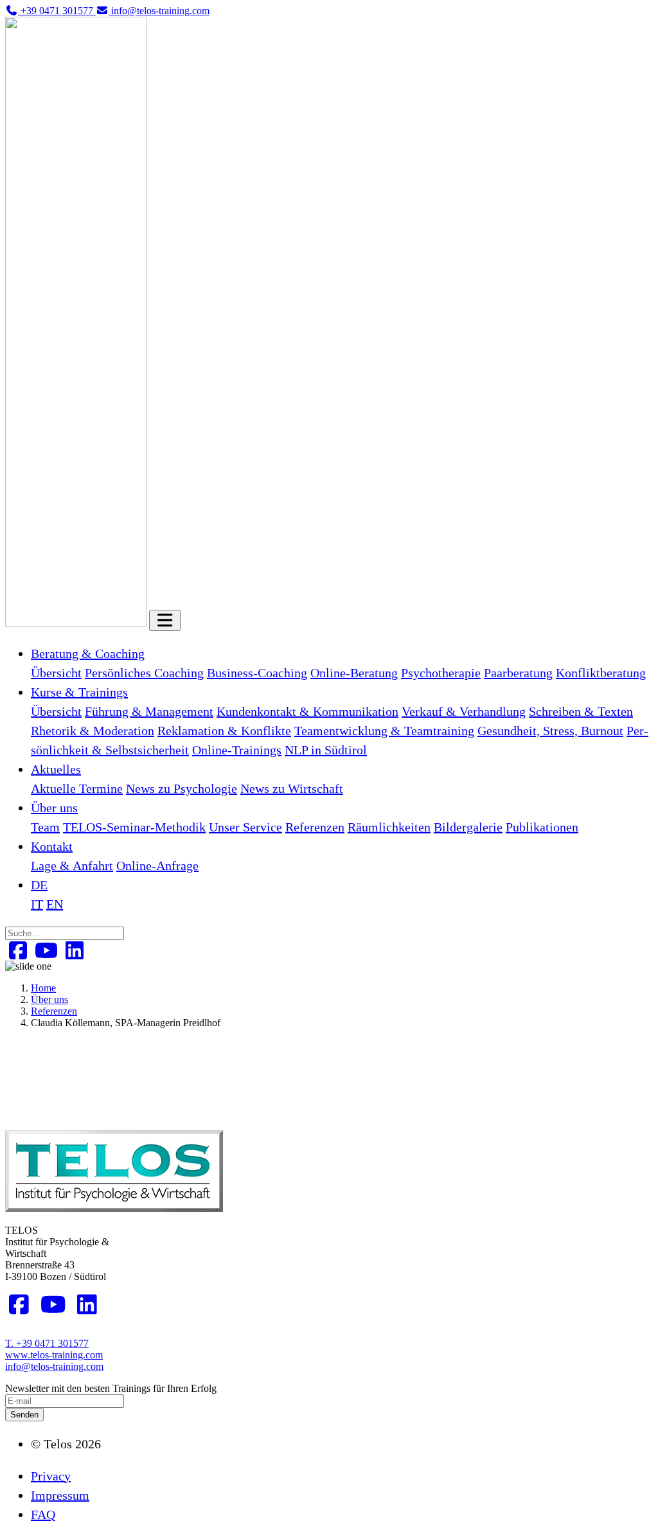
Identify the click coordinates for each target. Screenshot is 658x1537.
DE (39, 885)
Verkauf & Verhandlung (464, 711)
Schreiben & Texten (581, 711)
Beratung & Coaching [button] (88, 653)
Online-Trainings (236, 750)
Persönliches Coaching (144, 673)
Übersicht (56, 673)
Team (45, 827)
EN (54, 904)
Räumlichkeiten (389, 827)
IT (37, 904)
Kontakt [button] (52, 846)
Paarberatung (518, 673)
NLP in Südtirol (326, 750)
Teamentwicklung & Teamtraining (384, 731)
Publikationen (542, 827)
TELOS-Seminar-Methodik (134, 827)
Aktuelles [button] (56, 769)
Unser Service (245, 827)
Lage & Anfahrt (72, 865)
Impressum (60, 1495)
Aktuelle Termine (77, 788)
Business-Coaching (257, 673)
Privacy (51, 1476)
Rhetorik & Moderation (92, 731)
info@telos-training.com (54, 1366)
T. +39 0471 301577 (47, 1343)
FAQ (43, 1514)
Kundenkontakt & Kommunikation (307, 711)
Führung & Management (149, 711)
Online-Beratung (354, 673)
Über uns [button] (54, 808)
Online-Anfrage (157, 865)
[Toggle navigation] (165, 620)
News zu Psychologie (181, 788)
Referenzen (314, 827)
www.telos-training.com (54, 1354)
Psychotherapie (441, 673)
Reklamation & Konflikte (224, 731)
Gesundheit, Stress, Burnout (550, 731)
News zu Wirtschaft (291, 788)
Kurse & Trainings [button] (79, 692)
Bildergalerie (468, 827)
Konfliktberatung (601, 673)
